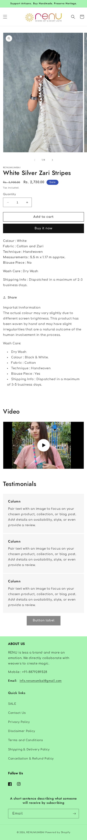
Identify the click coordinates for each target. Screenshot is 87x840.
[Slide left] (34, 160)
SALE (12, 703)
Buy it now (43, 228)
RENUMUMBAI (35, 832)
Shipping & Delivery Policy (29, 749)
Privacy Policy (19, 722)
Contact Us (17, 712)
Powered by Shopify (57, 832)
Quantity (9, 194)
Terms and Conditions (25, 740)
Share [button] (12, 297)
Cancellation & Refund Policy (31, 758)
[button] (5, 16)
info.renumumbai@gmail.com (41, 680)
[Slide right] (52, 160)
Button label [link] (43, 620)
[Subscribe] (74, 813)
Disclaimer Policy (21, 731)
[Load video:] (43, 445)
